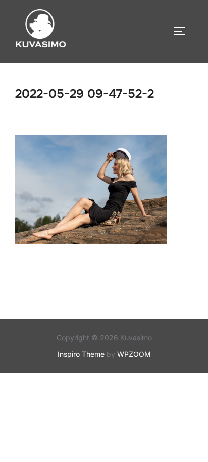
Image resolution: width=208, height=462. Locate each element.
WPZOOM (134, 354)
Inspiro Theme (81, 354)
